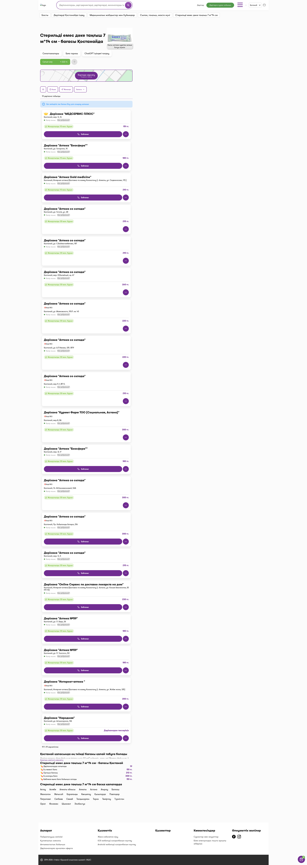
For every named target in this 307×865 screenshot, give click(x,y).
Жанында (67, 89)
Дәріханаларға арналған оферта (56, 848)
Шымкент (66, 803)
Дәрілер (200, 5)
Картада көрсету (86, 75)
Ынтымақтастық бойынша (52, 844)
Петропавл (45, 799)
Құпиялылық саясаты (50, 840)
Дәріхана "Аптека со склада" (65, 209)
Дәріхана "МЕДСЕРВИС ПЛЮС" (72, 114)
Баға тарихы (72, 53)
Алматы (83, 789)
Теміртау (106, 799)
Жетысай (58, 794)
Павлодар (114, 794)
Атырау (104, 789)
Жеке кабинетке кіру (108, 836)
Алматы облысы (67, 789)
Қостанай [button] (253, 5)
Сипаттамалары (51, 53)
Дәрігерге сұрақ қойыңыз (220, 5)
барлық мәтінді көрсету (51, 759)
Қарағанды (72, 794)
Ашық (54, 89)
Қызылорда (100, 794)
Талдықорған (83, 799)
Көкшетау (86, 794)
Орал (43, 803)
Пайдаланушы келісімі (51, 836)
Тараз (96, 799)
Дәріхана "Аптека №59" (61, 618)
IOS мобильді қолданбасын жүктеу (115, 840)
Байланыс (85, 134)
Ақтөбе (52, 789)
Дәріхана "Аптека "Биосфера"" (66, 145)
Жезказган (45, 794)
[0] (301, 862)
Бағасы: (79, 89)
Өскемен (53, 803)
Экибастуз (79, 803)
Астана (93, 789)
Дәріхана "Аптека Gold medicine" (67, 177)
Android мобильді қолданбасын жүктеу (117, 844)
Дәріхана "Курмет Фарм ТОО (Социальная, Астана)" (81, 412)
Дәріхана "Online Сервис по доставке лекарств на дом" (84, 584)
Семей (69, 799)
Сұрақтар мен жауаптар (206, 836)
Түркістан (119, 799)
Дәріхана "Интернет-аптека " (64, 682)
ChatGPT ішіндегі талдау (97, 53)
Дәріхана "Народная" (59, 718)
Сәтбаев (58, 799)
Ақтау (43, 789)
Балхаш (115, 789)
